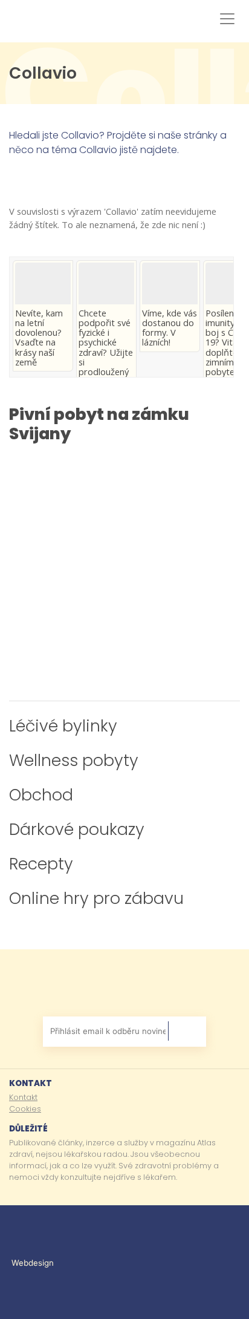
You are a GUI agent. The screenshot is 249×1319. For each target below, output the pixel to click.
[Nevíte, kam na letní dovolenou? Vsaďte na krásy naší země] (43, 283)
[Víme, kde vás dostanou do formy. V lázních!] (170, 283)
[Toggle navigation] (224, 19)
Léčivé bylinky (63, 726)
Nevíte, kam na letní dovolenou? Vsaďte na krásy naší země (39, 337)
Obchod (41, 795)
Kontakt (23, 1097)
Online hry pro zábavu (96, 898)
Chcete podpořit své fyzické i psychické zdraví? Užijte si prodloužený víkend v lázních (106, 352)
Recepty (41, 864)
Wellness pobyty (73, 760)
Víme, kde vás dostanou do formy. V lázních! (169, 327)
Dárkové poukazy (76, 829)
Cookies (25, 1109)
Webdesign (33, 1263)
